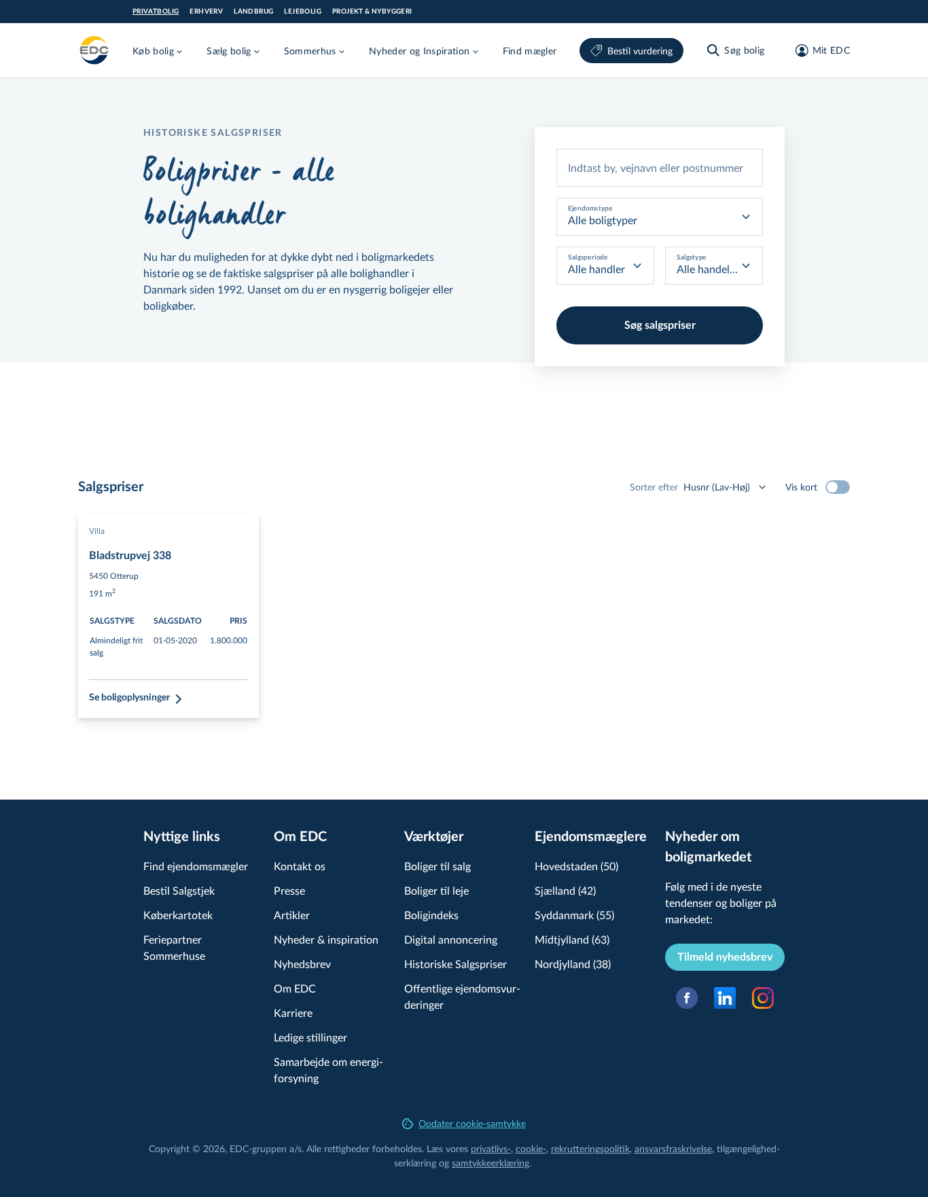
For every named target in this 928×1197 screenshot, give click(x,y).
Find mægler (530, 50)
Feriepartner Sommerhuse (174, 947)
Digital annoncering (450, 939)
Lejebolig (302, 11)
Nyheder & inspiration (326, 939)
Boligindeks (431, 914)
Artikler (292, 914)
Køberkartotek (178, 914)
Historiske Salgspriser (455, 963)
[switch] (837, 487)
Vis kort (801, 487)
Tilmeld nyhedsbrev (724, 957)
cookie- (531, 1148)
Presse (289, 890)
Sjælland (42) (565, 890)
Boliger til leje (436, 890)
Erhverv (206, 11)
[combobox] (659, 168)
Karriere (293, 1012)
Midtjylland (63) (572, 939)
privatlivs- (491, 1148)
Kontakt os (299, 865)
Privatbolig (155, 11)
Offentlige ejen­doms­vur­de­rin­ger (462, 996)
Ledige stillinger (310, 1037)
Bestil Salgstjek (179, 890)
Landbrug (253, 11)
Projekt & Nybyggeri (372, 11)
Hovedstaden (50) (576, 865)
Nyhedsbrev (302, 963)
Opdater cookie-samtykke (472, 1123)
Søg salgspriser (660, 325)
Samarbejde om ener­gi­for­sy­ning (328, 1069)
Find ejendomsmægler (195, 865)
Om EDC (295, 988)
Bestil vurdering (640, 50)
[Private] (94, 50)
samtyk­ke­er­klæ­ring (490, 1162)
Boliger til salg (437, 865)
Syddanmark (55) (574, 914)
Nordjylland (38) (573, 963)
